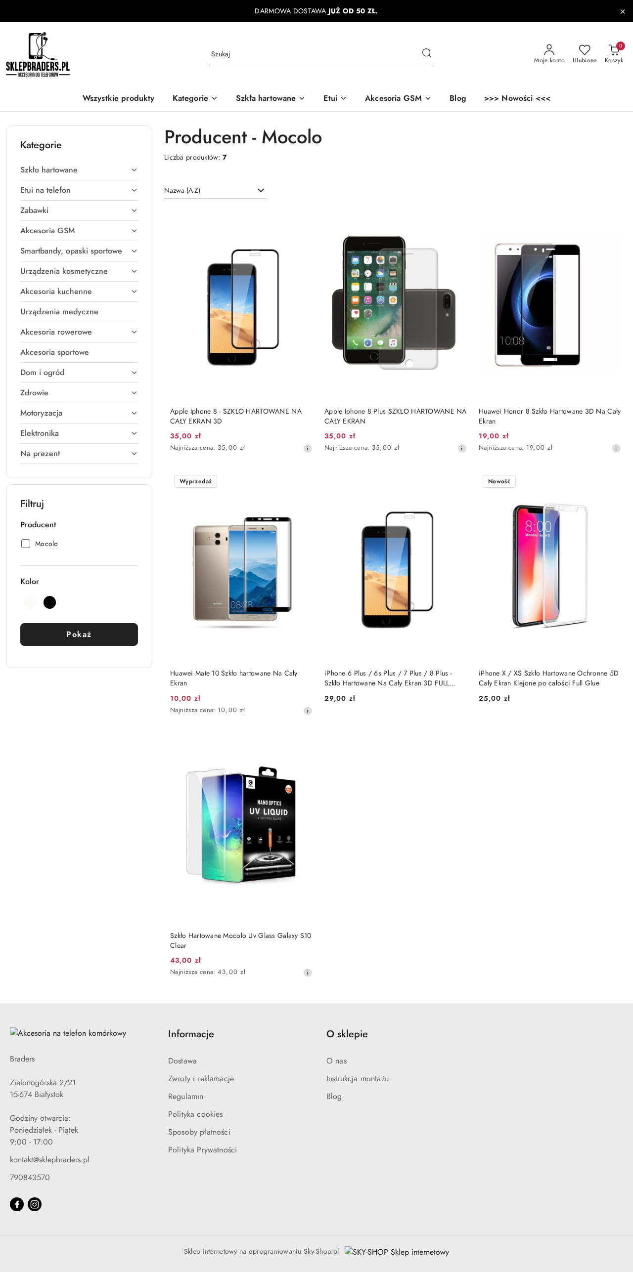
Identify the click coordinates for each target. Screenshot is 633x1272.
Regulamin (185, 1096)
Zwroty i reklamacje (201, 1078)
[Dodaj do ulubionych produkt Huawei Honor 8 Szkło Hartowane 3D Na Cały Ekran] (609, 220)
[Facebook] (17, 1204)
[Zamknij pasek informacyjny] (622, 11)
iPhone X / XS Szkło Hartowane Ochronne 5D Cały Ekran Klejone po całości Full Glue (549, 678)
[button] (195, 99)
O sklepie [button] (347, 1034)
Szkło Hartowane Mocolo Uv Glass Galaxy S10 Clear (241, 940)
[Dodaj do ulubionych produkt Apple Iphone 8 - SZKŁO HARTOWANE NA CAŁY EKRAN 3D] (301, 220)
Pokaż (79, 634)
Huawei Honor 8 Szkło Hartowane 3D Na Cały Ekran (550, 416)
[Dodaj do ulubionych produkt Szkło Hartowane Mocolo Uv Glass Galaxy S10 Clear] (301, 744)
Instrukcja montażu (357, 1078)
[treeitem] (79, 170)
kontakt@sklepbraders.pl (50, 1159)
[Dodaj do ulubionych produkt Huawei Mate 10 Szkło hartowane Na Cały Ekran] (301, 482)
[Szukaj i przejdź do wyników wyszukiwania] (427, 54)
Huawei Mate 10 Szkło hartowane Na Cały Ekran (234, 678)
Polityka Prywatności (202, 1149)
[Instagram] (35, 1204)
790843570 (30, 1177)
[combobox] (215, 190)
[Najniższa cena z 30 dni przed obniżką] (308, 448)
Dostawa (182, 1060)
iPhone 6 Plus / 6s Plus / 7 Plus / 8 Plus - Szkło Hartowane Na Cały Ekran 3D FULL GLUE (388, 678)
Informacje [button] (191, 1034)
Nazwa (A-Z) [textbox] (182, 190)
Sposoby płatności (199, 1132)
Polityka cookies (195, 1114)
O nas (336, 1060)
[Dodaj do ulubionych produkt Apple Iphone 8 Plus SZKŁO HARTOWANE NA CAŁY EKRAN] (455, 220)
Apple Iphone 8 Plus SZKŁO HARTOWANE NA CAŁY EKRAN (395, 416)
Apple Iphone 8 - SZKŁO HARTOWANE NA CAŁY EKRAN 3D (236, 416)
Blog (334, 1096)
